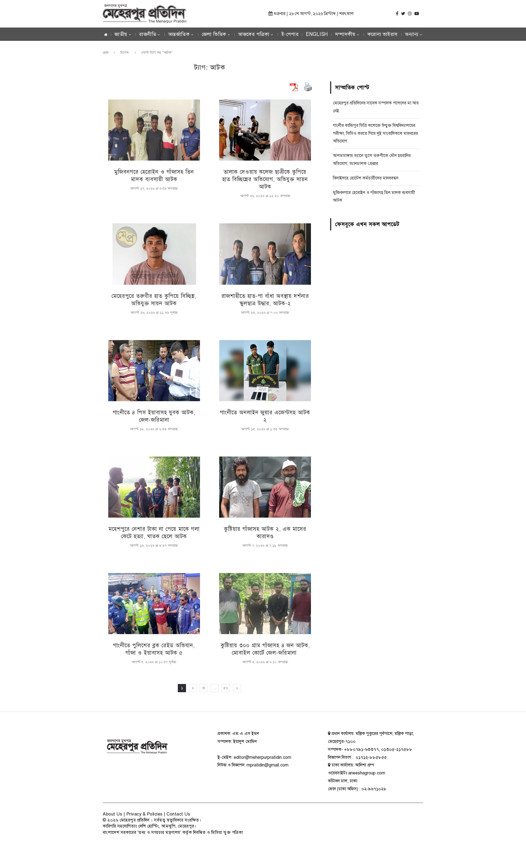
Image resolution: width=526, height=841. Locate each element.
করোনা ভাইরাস (382, 34)
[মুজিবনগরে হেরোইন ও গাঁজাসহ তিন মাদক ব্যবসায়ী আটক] (154, 130)
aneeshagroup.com (366, 773)
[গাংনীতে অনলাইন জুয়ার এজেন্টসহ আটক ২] (265, 370)
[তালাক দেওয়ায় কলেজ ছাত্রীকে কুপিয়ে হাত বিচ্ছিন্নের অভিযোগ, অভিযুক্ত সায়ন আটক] (265, 130)
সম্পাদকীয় (345, 34)
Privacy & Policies (144, 814)
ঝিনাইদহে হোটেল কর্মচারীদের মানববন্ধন (365, 178)
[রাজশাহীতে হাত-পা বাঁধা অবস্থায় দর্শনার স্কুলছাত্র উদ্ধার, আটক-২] (265, 253)
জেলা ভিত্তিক (214, 34)
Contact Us (178, 814)
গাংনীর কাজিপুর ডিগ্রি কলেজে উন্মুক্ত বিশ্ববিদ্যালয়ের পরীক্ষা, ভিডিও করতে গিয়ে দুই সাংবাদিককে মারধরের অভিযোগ (375, 133)
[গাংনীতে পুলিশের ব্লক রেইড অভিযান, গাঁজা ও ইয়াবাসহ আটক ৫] (154, 603)
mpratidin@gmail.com (267, 765)
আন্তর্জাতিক (179, 34)
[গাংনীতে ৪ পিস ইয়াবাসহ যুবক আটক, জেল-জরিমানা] (154, 370)
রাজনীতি (147, 34)
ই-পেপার (290, 34)
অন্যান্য (412, 34)
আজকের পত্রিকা (253, 34)
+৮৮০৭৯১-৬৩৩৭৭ (361, 749)
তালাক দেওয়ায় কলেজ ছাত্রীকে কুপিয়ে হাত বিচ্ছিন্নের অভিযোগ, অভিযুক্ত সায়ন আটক (265, 179)
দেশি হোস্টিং (148, 826)
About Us (112, 814)
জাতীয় (121, 34)
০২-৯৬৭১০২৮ (374, 789)
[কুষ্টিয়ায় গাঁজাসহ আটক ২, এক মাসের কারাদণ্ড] (265, 487)
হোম (105, 52)
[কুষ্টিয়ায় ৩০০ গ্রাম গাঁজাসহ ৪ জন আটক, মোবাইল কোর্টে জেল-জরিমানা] (265, 603)
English (317, 34)
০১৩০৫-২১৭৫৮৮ (396, 749)
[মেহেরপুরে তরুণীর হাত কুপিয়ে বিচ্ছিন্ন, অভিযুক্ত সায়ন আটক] (154, 253)
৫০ (225, 688)
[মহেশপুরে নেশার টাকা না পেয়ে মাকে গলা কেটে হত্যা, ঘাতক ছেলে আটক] (154, 487)
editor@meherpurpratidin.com (262, 757)
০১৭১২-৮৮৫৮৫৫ (371, 757)
